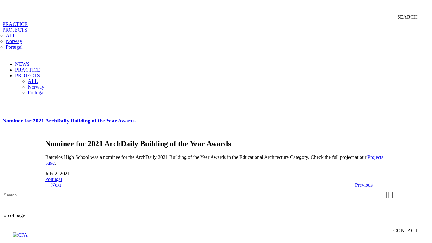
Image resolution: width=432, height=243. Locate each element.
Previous (364, 185)
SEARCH (407, 17)
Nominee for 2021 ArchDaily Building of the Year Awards (69, 121)
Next (56, 185)
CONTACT (405, 230)
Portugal (53, 179)
